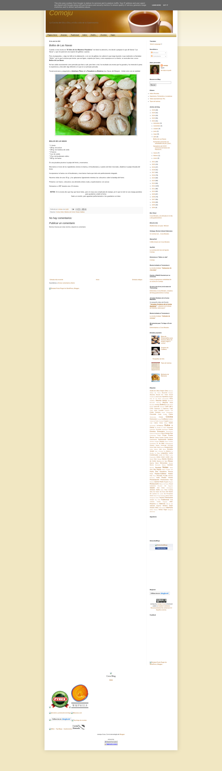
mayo (155, 134)
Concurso (153, 419)
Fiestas (167, 433)
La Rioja (157, 453)
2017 (153, 172)
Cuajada (166, 421)
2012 (153, 186)
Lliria (171, 457)
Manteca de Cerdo (70, 212)
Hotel (158, 447)
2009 (153, 194)
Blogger (122, 734)
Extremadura (169, 431)
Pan (156, 471)
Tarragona (152, 497)
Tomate (152, 499)
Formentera (153, 435)
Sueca (167, 495)
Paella (152, 471)
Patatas (170, 473)
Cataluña (167, 410)
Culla (151, 423)
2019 (153, 167)
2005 (153, 205)
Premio (170, 477)
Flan (171, 433)
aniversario (159, 396)
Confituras (164, 419)
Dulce (62, 212)
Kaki (156, 451)
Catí (172, 410)
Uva (157, 503)
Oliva (151, 469)
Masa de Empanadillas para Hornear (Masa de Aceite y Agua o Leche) (167, 340)
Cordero (170, 419)
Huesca (162, 447)
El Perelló (158, 427)
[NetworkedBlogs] (161, 545)
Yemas (160, 509)
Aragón (171, 396)
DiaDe (171, 423)
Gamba (161, 437)
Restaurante (154, 484)
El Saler (163, 427)
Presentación (154, 480)
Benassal (170, 400)
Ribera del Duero (164, 484)
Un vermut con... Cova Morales (159, 234)
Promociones (164, 480)
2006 (153, 202)
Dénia (165, 423)
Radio (161, 482)
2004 (153, 207)
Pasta (151, 473)
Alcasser (170, 392)
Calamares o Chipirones (161, 408)
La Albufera (167, 451)
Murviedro (157, 465)
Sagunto (170, 486)
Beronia (159, 402)
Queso (156, 482)
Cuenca (171, 421)
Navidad (158, 467)
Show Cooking (168, 489)
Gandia (166, 437)
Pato (151, 475)
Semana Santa (155, 490)
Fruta (164, 435)
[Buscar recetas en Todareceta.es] (79, 720)
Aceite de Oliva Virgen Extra (159, 391)
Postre (164, 477)
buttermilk (156, 406)
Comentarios (156, 56)
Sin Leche (160, 493)
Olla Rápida (157, 469)
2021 (153, 162)
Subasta (162, 495)
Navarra (152, 467)
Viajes (113, 35)
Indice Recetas (154, 93)
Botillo (167, 404)
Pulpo (171, 479)
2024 (153, 115)
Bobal (171, 402)
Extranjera (161, 431)
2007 (153, 199)
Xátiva (151, 509)
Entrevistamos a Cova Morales (159, 327)
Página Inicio (52, 35)
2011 (153, 189)
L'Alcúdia (160, 451)
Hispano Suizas (154, 445)
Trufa (171, 499)
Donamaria (153, 425)
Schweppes (170, 487)
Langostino (164, 453)
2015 (153, 178)
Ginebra (152, 441)
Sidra (151, 491)
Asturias (64, 35)
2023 (153, 118)
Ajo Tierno (157, 392)
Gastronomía (162, 439)
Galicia (157, 437)
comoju (60, 209)
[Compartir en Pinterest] (85, 209)
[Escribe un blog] (79, 209)
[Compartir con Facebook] (83, 209)
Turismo (152, 501)
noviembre (156, 126)
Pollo (158, 477)
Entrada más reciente (56, 279)
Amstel (171, 394)
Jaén (160, 449)
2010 (153, 191)
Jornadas (170, 449)
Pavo (154, 475)
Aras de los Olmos (155, 398)
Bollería (163, 404)
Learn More (156, 5)
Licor (163, 457)
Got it (165, 5)
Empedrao (152, 429)
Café (166, 406)
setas (161, 489)
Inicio (97, 279)
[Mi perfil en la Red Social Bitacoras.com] (76, 713)
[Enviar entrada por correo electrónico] (72, 209)
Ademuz (170, 390)
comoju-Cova (161, 604)
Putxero (152, 481)
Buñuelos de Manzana (165, 375)
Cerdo (152, 412)
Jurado (152, 451)
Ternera (161, 497)
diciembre (156, 123)
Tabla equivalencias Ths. (157, 99)
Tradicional (75, 35)
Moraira (171, 463)
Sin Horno (163, 491)
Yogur (165, 509)
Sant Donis (161, 487)
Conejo (159, 419)
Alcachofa (164, 392)
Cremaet (161, 421)
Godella (157, 441)
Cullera (156, 423)
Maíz (155, 459)
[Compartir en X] (81, 209)
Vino (156, 507)
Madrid (151, 459)
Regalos (166, 481)
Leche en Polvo (164, 455)
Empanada (170, 427)
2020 (153, 164)
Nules (171, 467)
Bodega (157, 404)
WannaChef (162, 507)
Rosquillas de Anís (158, 359)
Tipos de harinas (155, 101)
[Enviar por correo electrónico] (77, 209)
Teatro (157, 497)
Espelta (171, 429)
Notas (165, 467)
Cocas (161, 417)
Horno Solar (153, 447)
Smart (151, 495)
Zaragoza (170, 509)
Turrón (158, 501)
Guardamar (153, 443)
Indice (84, 35)
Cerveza (157, 412)
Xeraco (156, 509)
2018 (153, 170)
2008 (153, 197)
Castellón (161, 410)
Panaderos (163, 471)
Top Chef (157, 499)
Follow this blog (161, 548)
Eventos (104, 35)
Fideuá (163, 433)
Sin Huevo (169, 492)
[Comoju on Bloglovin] (160, 594)
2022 (153, 121)
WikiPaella (169, 507)
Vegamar (158, 505)
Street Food (157, 495)
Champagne (169, 412)
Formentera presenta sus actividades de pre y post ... (162, 142)
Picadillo (165, 475)
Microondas (163, 463)
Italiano (156, 449)
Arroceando (165, 398)
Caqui (151, 410)
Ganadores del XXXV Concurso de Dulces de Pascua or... (161, 147)
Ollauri (163, 469)
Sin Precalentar (168, 493)
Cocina (58, 212)
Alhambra (152, 394)
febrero (155, 155)
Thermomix (169, 497)
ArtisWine (152, 400)
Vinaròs (152, 507)
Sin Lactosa (153, 493)
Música (164, 465)
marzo (155, 153)
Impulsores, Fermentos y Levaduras (161, 96)
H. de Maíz (161, 443)
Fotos (159, 435)
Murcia (152, 465)
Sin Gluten (156, 491)
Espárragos (165, 429)
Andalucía (152, 396)
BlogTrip (165, 402)
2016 (153, 175)
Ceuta (163, 412)
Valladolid (152, 505)
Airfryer (151, 392)
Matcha (152, 463)
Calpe (171, 408)
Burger (151, 406)
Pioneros (152, 477)
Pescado (159, 475)
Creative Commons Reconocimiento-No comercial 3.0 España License (161, 608)
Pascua (170, 471)
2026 (153, 110)
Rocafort (160, 486)
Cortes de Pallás (154, 421)
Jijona (164, 449)
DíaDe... (94, 35)
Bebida (164, 400)
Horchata (170, 445)
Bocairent (152, 404)
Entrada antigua (137, 279)
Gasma (171, 437)
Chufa (159, 414)
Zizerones (152, 511)
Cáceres (162, 406)
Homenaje (163, 445)
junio (155, 131)
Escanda (158, 429)
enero (155, 158)
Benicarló (152, 402)
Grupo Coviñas (169, 441)
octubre (156, 128)
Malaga (159, 459)
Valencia (162, 504)
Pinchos (170, 475)
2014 (153, 180)
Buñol (171, 404)
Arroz (171, 398)
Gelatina (170, 439)
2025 (153, 113)
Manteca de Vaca (162, 461)
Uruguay (165, 501)
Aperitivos (165, 396)
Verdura (165, 505)
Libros (158, 457)
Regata (171, 481)
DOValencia (160, 425)
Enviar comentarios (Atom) (66, 283)
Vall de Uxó (169, 503)
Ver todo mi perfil (166, 70)
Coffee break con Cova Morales (160, 242)
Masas (170, 461)
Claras (171, 414)
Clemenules (153, 417)
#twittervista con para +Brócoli (159, 226)
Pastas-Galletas (80, 212)
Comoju (61, 13)
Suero (171, 495)
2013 (153, 183)
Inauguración (169, 447)
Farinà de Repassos (155, 433)
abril (155, 137)
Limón (168, 457)
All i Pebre (164, 394)
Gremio (161, 441)
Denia (161, 423)
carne (155, 410)
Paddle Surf (169, 469)
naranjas (170, 465)
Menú (157, 463)
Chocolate (153, 414)
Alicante (158, 394)
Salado (152, 488)
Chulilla (165, 414)
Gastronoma (153, 439)
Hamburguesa (169, 443)
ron (165, 486)
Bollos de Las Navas (159, 139)
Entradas (155, 52)
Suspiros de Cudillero (164, 348)
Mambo (164, 459)
